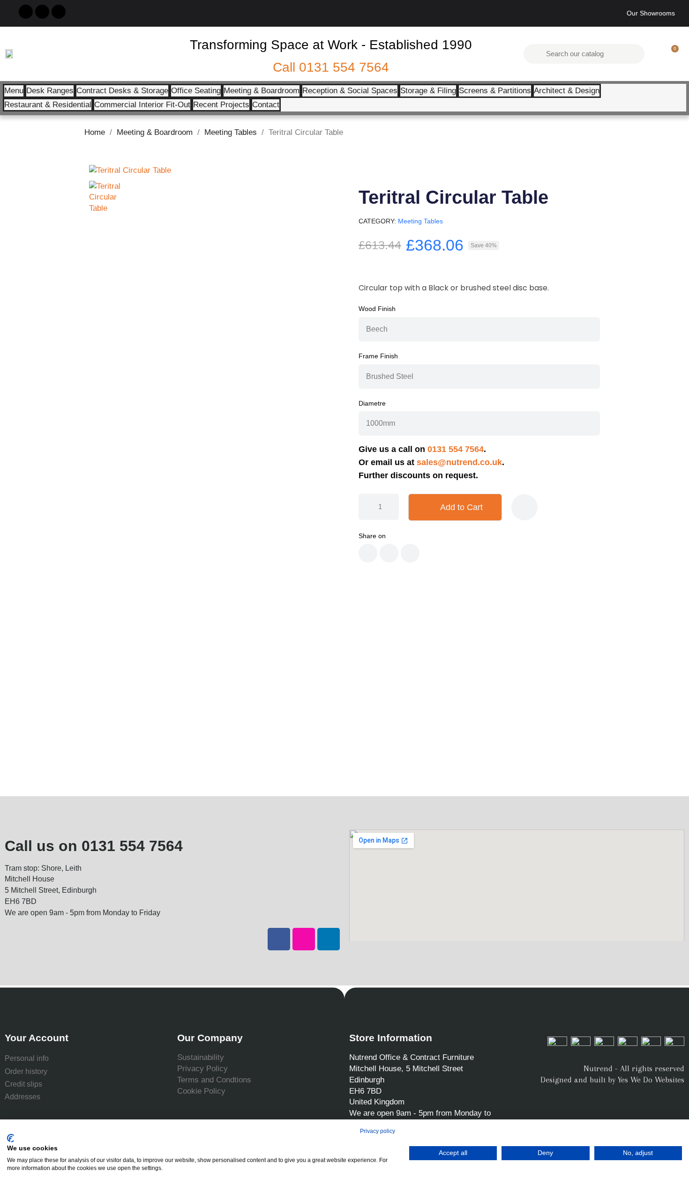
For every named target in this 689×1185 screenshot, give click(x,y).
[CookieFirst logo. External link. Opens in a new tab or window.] (10, 1138)
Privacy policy (377, 1131)
